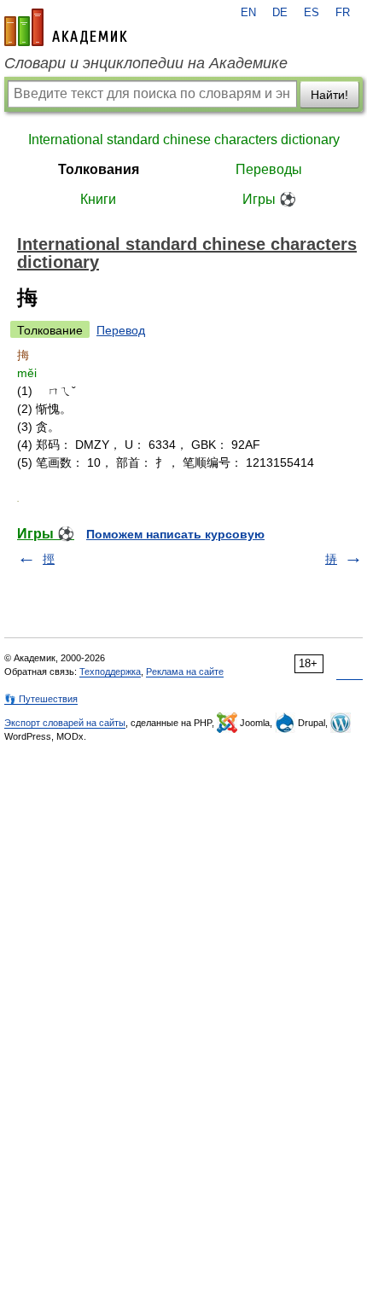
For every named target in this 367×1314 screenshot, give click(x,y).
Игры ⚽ (269, 199)
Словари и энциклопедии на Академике (146, 63)
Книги (98, 199)
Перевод (120, 330)
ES (311, 13)
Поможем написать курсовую (175, 534)
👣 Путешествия (41, 699)
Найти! (329, 95)
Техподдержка (110, 671)
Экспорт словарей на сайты (64, 723)
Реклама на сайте (185, 671)
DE (280, 13)
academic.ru (65, 27)
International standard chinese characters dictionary (184, 139)
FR (342, 13)
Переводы (269, 169)
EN (248, 13)
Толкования (98, 169)
